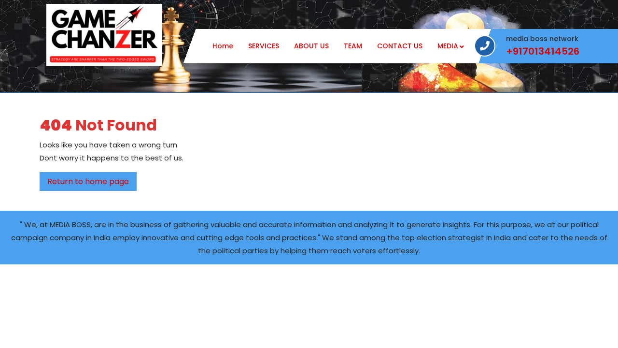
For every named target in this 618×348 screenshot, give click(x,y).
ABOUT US (311, 46)
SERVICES (263, 46)
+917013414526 (542, 51)
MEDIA (447, 46)
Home (222, 46)
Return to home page (92, 183)
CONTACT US (399, 46)
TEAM (353, 46)
